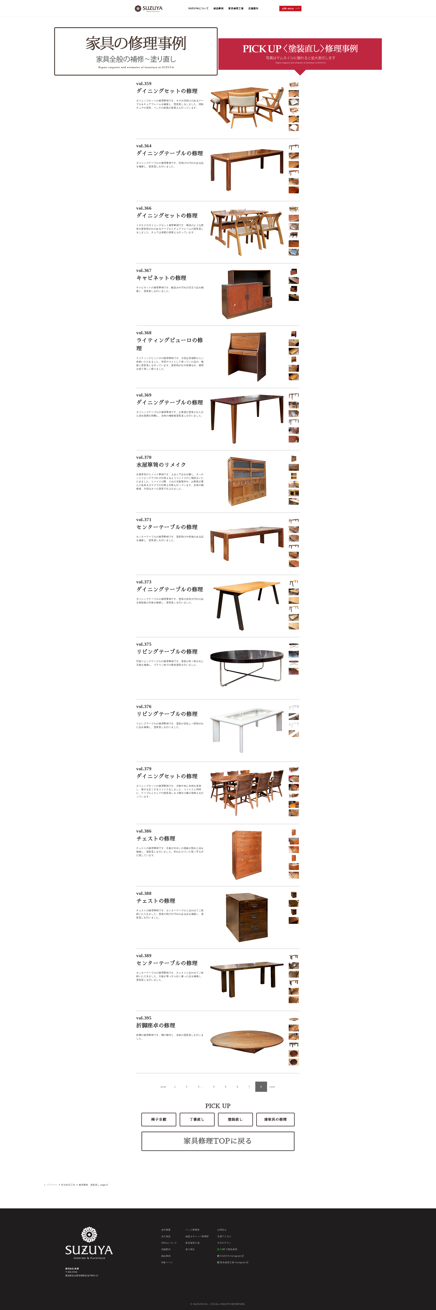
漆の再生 (190, 1249)
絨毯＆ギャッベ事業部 (197, 1236)
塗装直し (235, 1119)
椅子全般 (158, 1119)
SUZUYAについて (198, 8)
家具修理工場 (236, 8)
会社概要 (166, 1229)
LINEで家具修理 (228, 1249)
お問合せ (222, 1229)
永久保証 (166, 1236)
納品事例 (219, 8)
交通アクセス (224, 1236)
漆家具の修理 (275, 1119)
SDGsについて (169, 1243)
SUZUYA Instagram (230, 1256)
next (272, 1086)
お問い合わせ (288, 8)
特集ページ (167, 1262)
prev (164, 1086)
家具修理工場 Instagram (233, 1262)
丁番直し (197, 1119)
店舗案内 (253, 8)
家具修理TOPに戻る (218, 1141)
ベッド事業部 (192, 1229)
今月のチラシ (224, 1243)
